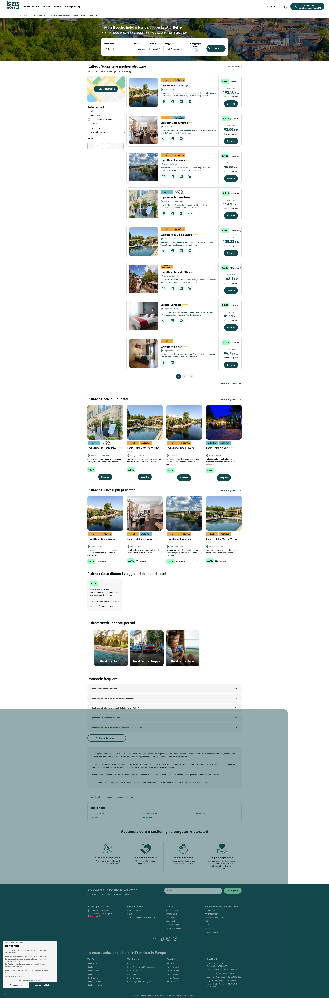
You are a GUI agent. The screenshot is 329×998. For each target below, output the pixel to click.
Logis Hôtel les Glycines (174, 123)
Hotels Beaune (173, 974)
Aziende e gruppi (172, 924)
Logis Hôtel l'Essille (217, 448)
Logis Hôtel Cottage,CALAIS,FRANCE (221, 980)
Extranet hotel (171, 914)
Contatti (129, 914)
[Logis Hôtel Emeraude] (143, 167)
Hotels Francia (93, 963)
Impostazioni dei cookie (213, 917)
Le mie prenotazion (134, 910)
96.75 (231, 353)
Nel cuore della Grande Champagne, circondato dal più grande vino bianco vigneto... (221, 461)
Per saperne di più (73, 6)
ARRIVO (136, 43)
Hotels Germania (94, 981)
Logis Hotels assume (174, 928)
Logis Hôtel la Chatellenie (175, 197)
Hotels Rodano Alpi (134, 963)
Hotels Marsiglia (173, 967)
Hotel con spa (96, 818)
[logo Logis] (13, 5)
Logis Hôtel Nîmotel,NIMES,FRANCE (221, 973)
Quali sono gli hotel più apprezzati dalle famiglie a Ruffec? (115, 708)
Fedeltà (57, 6)
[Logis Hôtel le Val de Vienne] (143, 241)
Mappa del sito (210, 928)
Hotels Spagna (93, 974)
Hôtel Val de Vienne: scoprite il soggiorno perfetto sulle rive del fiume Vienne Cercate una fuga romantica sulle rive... (187, 243)
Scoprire (231, 103)
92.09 (231, 129)
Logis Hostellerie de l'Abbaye (177, 272)
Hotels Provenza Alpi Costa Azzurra (141, 967)
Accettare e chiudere (43, 985)
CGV (206, 921)
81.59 (231, 315)
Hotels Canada (93, 970)
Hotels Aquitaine (133, 970)
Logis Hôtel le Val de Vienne (176, 234)
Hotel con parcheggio (149, 813)
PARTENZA (152, 43)
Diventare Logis (172, 910)
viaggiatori (169, 43)
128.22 (231, 241)
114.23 (231, 204)
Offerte (46, 6)
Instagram (168, 938)
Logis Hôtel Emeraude (173, 160)
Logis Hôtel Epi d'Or (171, 346)
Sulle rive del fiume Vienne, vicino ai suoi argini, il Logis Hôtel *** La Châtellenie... (104, 460)
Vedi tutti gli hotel (229, 383)
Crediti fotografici (211, 932)
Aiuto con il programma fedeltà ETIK (140, 917)
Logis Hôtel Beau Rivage (174, 85)
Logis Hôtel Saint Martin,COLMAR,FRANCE (224, 977)
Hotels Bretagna (133, 978)
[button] (5, 994)
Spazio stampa (171, 917)
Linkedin (175, 938)
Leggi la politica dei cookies (14, 977)
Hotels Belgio (92, 978)
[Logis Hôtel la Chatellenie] (143, 204)
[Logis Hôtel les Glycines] (143, 130)
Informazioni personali (213, 914)
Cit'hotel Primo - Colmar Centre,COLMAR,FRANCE (217, 964)
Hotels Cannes (173, 978)
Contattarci (170, 921)
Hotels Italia (92, 967)
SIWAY (192, 995)
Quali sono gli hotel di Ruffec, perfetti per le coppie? (113, 698)
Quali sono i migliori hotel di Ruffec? (106, 717)
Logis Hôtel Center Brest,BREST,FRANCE (223, 969)
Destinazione (108, 43)
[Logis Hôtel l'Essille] (224, 422)
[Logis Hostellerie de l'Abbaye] (143, 279)
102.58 (231, 92)
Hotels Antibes (173, 970)
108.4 (231, 278)
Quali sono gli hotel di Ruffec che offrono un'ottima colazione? (117, 727)
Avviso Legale (209, 910)
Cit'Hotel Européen (171, 305)
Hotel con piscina (97, 813)
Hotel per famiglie (198, 813)
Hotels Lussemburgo (95, 985)
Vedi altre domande (105, 738)
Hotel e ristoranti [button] (31, 6)
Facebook (161, 938)
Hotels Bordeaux (173, 981)
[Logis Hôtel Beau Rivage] (143, 92)
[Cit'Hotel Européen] (143, 316)
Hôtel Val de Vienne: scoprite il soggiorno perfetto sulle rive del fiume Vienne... (144, 460)
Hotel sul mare (147, 818)
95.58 (231, 166)
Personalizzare (16, 985)
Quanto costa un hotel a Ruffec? (105, 688)
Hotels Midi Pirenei (134, 974)
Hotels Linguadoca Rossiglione (139, 981)
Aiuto (206, 924)
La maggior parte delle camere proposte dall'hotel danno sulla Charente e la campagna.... (182, 461)
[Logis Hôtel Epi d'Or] (143, 353)
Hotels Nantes (172, 963)
